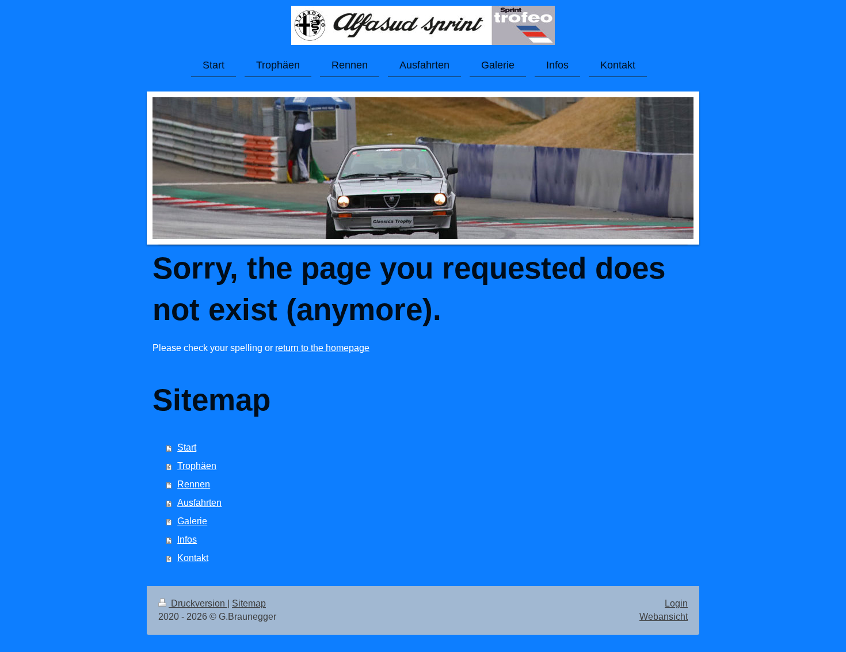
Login (676, 603)
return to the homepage (322, 348)
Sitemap (249, 603)
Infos (187, 539)
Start (186, 447)
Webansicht (663, 617)
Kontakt (192, 558)
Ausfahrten (199, 503)
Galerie (192, 521)
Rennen (193, 484)
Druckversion (198, 603)
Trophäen (196, 466)
